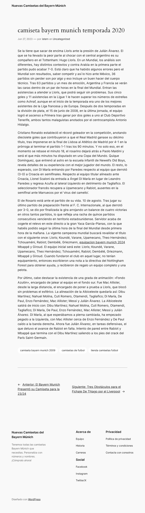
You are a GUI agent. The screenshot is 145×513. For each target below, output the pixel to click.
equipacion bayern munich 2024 (102, 242)
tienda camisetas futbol (104, 350)
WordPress (34, 499)
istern (45, 38)
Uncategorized (61, 38)
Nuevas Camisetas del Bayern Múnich (39, 5)
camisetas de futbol (73, 350)
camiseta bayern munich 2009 (37, 350)
